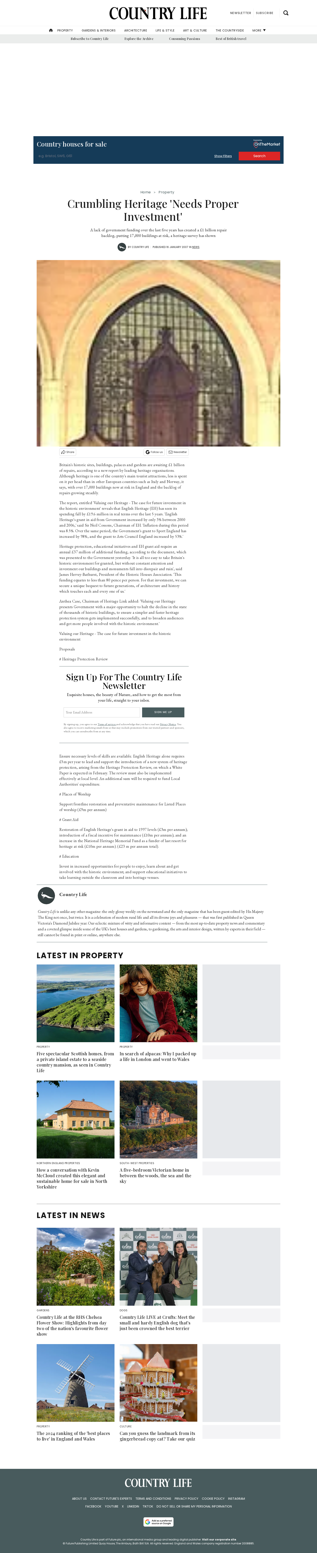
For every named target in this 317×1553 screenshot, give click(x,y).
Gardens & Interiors (99, 30)
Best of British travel (231, 39)
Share (70, 452)
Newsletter (180, 452)
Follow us (157, 452)
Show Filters (223, 156)
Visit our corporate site (219, 1539)
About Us (79, 1498)
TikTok (148, 1506)
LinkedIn (133, 1506)
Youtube (111, 1506)
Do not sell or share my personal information (194, 1506)
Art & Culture (195, 30)
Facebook (93, 1506)
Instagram (236, 1498)
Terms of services (107, 724)
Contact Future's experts (111, 1498)
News (195, 247)
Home (145, 192)
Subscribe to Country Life (90, 39)
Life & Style (165, 30)
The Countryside (230, 30)
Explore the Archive (139, 39)
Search (259, 155)
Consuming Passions (184, 39)
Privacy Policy (186, 1498)
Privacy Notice (168, 724)
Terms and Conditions (153, 1498)
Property (65, 30)
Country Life (140, 247)
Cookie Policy (213, 1498)
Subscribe (264, 13)
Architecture (135, 30)
